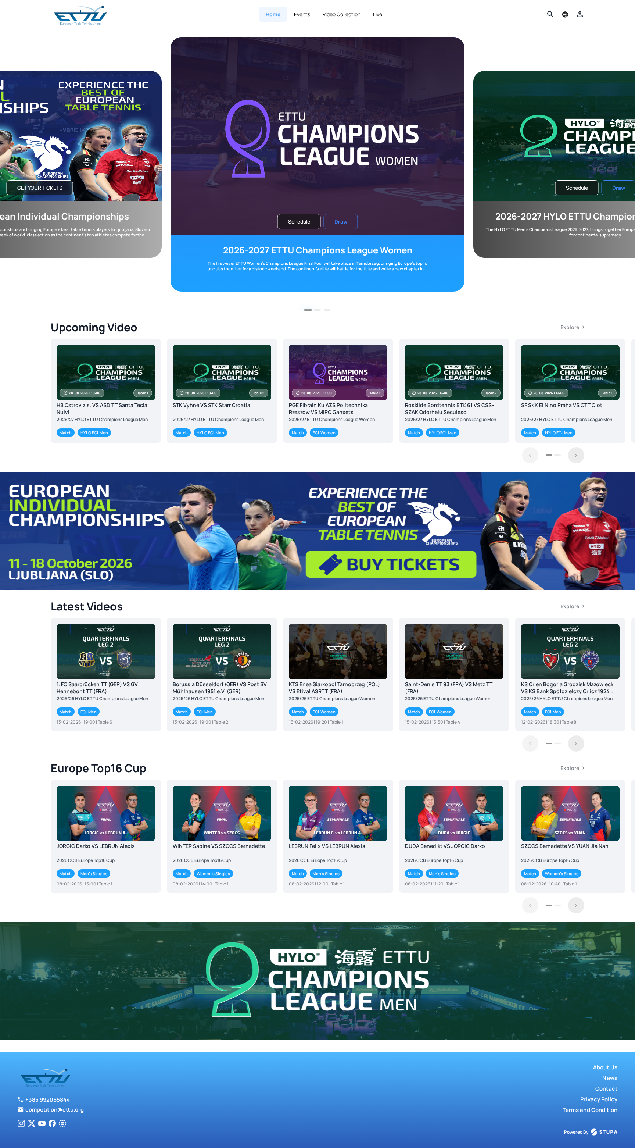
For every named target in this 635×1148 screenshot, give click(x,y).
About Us (605, 1067)
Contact (606, 1088)
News (609, 1078)
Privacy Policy (598, 1099)
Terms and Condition (590, 1110)
